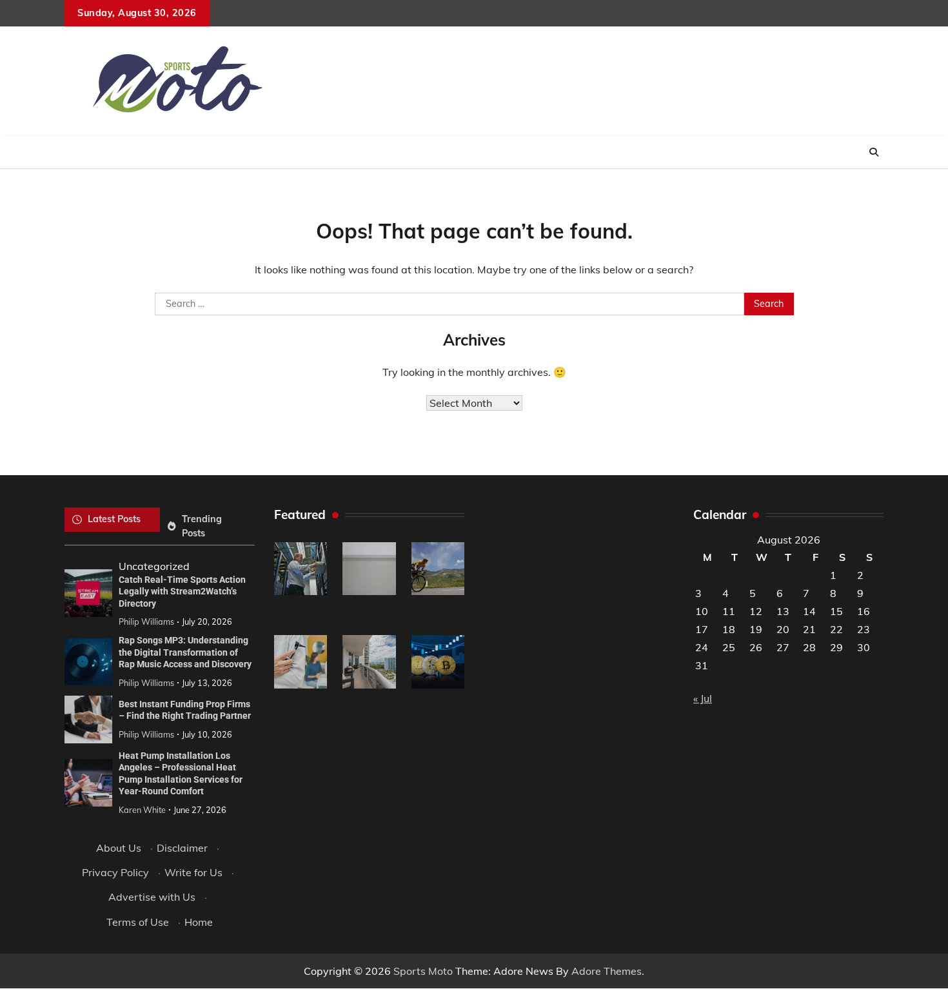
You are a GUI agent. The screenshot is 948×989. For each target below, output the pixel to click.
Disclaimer (182, 847)
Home (198, 922)
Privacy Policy (115, 872)
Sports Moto (423, 971)
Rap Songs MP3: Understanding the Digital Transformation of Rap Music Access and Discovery (185, 652)
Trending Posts (202, 525)
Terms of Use (137, 922)
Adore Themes (606, 971)
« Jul (702, 698)
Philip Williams (146, 621)
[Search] (874, 152)
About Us (118, 847)
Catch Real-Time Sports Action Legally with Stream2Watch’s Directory (182, 591)
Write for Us (193, 872)
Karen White (142, 810)
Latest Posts (114, 519)
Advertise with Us (151, 896)
